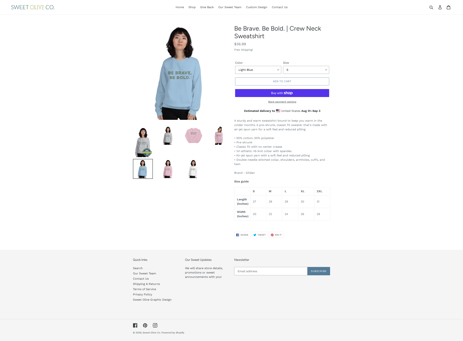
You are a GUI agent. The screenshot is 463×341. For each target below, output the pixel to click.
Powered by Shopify (173, 332)
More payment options (282, 101)
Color (239, 62)
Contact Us (141, 278)
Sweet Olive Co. (152, 332)
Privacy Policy (142, 294)
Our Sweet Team (144, 273)
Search (138, 268)
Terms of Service (144, 289)
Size (286, 62)
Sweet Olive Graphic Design (152, 299)
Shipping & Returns (146, 284)
